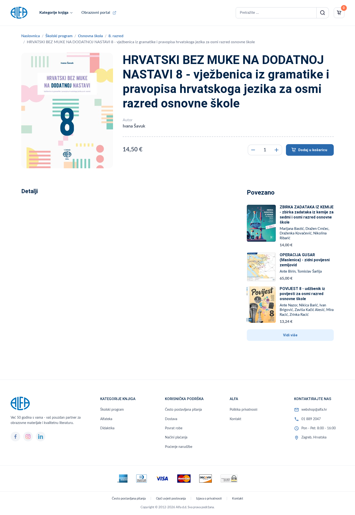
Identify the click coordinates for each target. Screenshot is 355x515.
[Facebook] (15, 436)
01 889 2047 (311, 419)
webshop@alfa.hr (314, 409)
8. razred (115, 36)
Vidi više (290, 335)
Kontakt (235, 419)
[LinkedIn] (40, 436)
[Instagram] (28, 436)
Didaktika (107, 428)
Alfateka (106, 419)
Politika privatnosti (243, 409)
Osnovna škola (90, 36)
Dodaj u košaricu (312, 150)
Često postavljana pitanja (183, 409)
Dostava (171, 419)
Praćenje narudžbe (178, 447)
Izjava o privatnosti (209, 498)
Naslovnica (30, 36)
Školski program (58, 36)
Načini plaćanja (176, 437)
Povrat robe (173, 428)
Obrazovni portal (95, 12)
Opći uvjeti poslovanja (171, 498)
